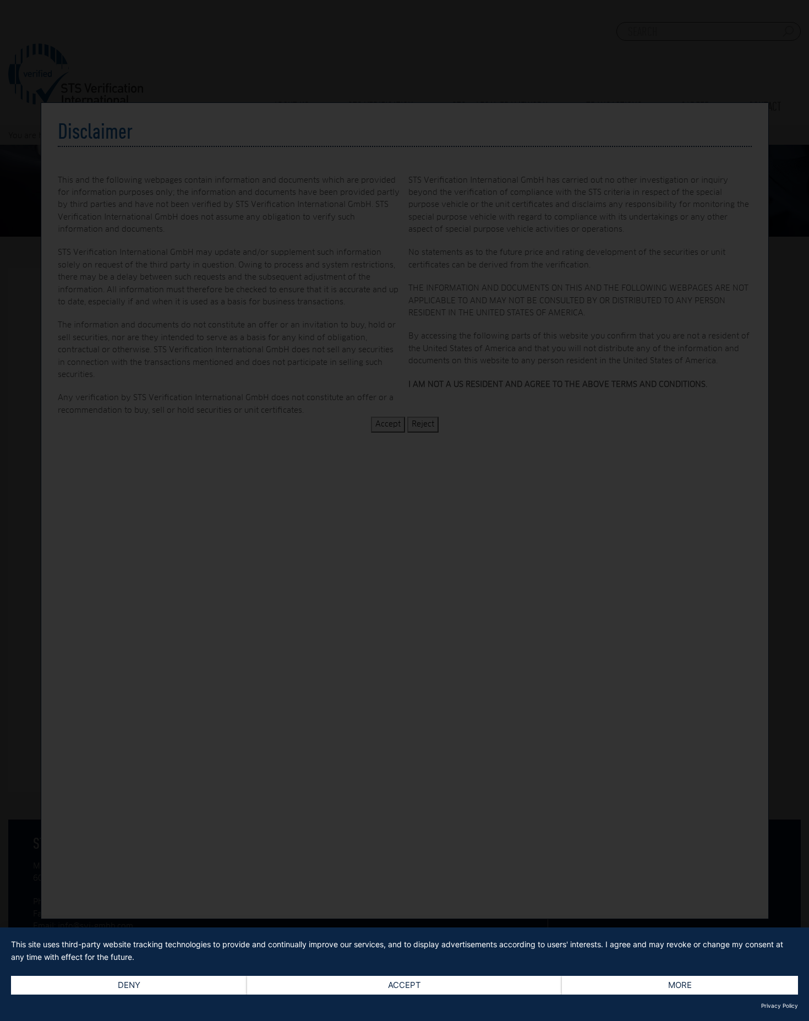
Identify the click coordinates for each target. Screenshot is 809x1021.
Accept (404, 985)
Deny (129, 985)
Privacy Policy (779, 1005)
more (680, 985)
